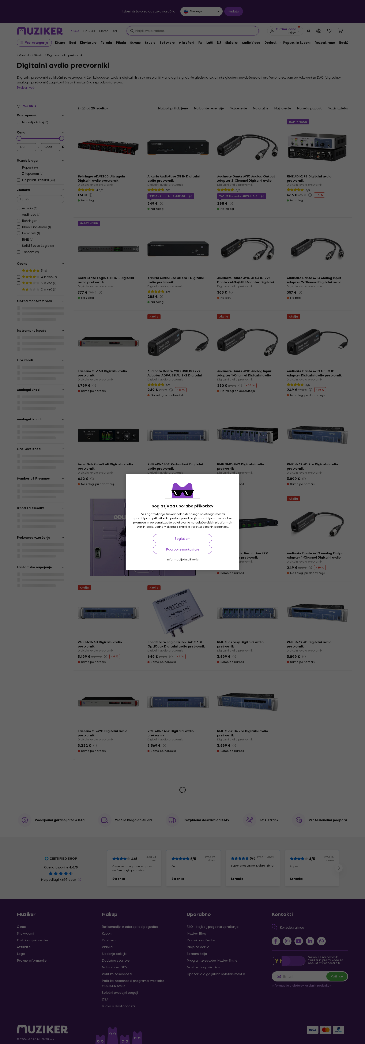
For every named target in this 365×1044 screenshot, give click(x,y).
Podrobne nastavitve (182, 549)
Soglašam (182, 538)
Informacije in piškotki (182, 559)
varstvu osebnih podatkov (209, 526)
